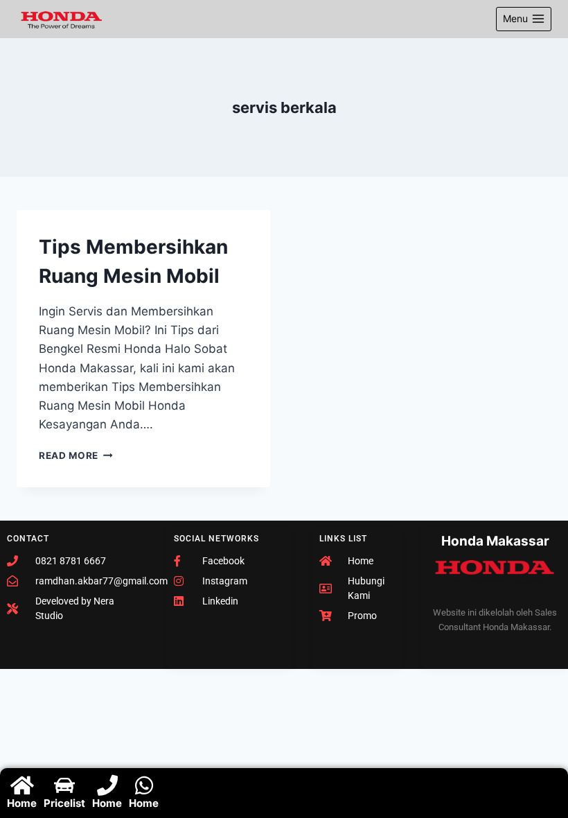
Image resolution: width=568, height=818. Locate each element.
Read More (76, 455)
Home (22, 803)
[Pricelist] (64, 785)
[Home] (22, 785)
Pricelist (64, 803)
